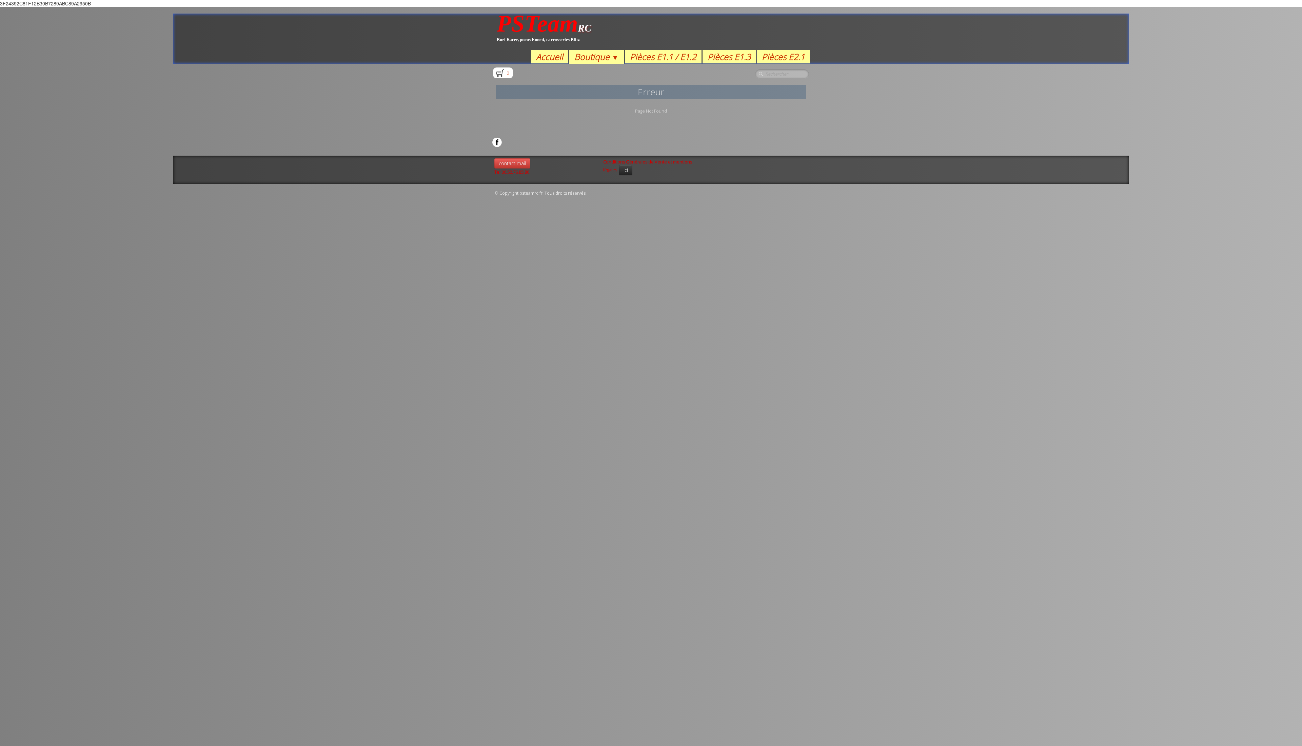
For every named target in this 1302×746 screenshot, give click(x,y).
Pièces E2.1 (783, 56)
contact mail (512, 163)
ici (626, 170)
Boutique (596, 56)
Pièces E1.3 (729, 56)
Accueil (549, 56)
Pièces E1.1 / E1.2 (663, 56)
